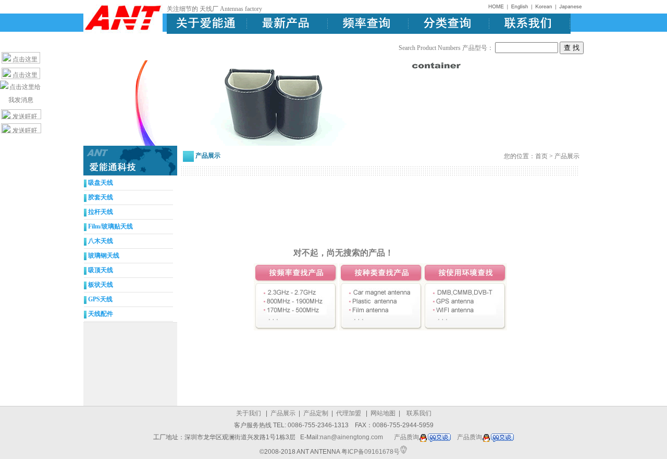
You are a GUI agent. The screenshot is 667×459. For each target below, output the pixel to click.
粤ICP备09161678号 (370, 451)
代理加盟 (348, 413)
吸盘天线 (100, 182)
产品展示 (283, 413)
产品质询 (406, 437)
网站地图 (383, 413)
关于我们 (248, 413)
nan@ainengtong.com (351, 437)
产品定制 (316, 413)
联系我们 (418, 413)
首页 (541, 156)
